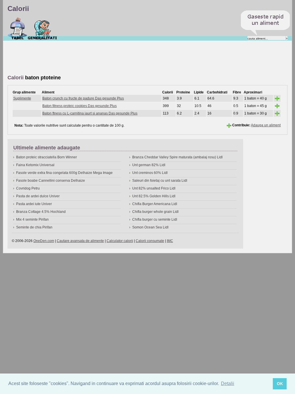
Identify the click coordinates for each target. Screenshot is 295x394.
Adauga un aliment (266, 125)
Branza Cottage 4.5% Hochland (41, 212)
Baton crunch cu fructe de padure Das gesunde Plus (83, 98)
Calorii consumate (150, 241)
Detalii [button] (227, 383)
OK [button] (280, 383)
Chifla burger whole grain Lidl (155, 212)
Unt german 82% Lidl (148, 165)
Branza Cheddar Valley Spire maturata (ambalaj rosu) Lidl (177, 157)
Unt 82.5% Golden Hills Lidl (153, 196)
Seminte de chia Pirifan (34, 227)
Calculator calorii (120, 241)
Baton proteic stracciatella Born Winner (46, 157)
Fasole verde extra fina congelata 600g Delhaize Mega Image (64, 173)
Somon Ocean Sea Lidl (150, 227)
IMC (170, 241)
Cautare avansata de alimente (80, 241)
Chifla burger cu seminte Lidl (154, 219)
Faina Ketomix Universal (35, 165)
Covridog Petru (28, 188)
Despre (42, 28)
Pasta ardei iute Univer (34, 204)
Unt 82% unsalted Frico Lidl (153, 188)
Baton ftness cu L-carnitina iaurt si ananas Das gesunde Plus (89, 113)
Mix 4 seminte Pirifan (32, 219)
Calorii (17, 28)
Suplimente (22, 98)
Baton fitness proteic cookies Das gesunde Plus (79, 106)
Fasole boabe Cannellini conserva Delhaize (50, 181)
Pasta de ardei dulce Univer (38, 196)
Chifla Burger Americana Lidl (154, 204)
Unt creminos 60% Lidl (150, 173)
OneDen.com (43, 241)
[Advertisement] (112, 58)
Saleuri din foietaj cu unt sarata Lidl (159, 181)
